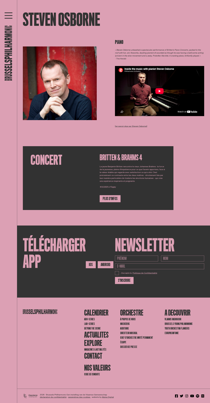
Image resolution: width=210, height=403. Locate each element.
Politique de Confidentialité (145, 273)
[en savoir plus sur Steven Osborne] (131, 126)
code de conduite (92, 374)
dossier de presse (128, 347)
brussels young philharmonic (178, 324)
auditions (124, 328)
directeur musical (129, 333)
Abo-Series (89, 319)
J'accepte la (139, 273)
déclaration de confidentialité (53, 397)
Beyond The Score (92, 328)
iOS (91, 264)
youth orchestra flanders (177, 328)
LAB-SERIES (89, 324)
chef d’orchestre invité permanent (136, 337)
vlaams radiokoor (173, 319)
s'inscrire (124, 280)
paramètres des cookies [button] (79, 397)
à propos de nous (128, 319)
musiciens (125, 324)
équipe (123, 342)
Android (105, 264)
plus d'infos (110, 198)
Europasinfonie (172, 333)
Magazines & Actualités (95, 349)
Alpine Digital (108, 397)
